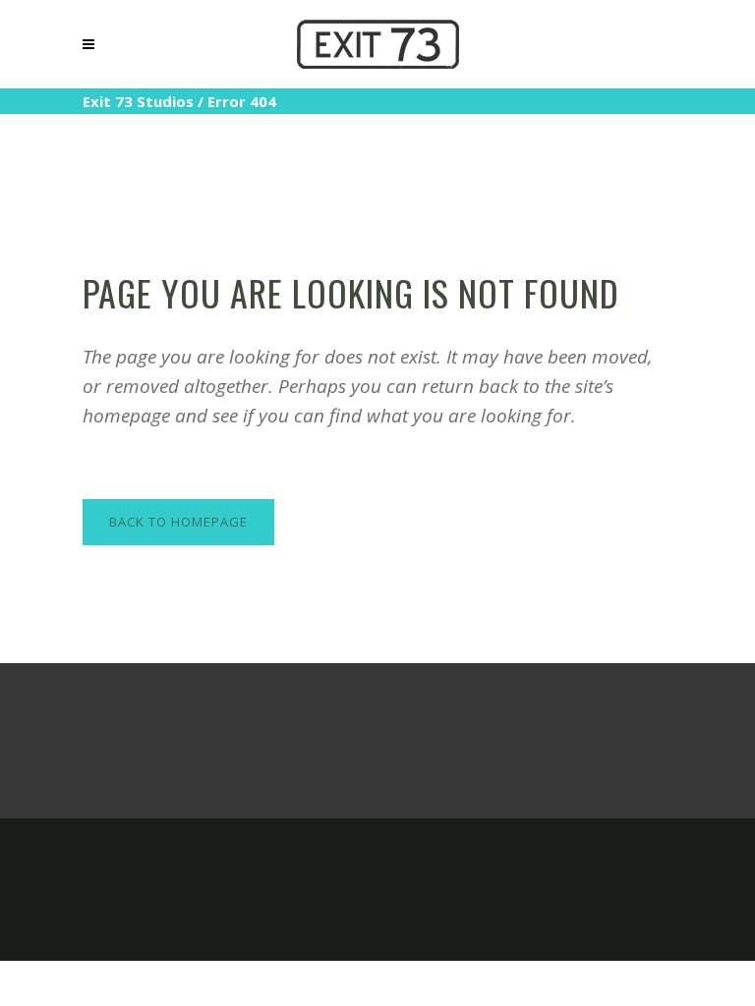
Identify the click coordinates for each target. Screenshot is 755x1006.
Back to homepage (178, 522)
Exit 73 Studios (138, 101)
